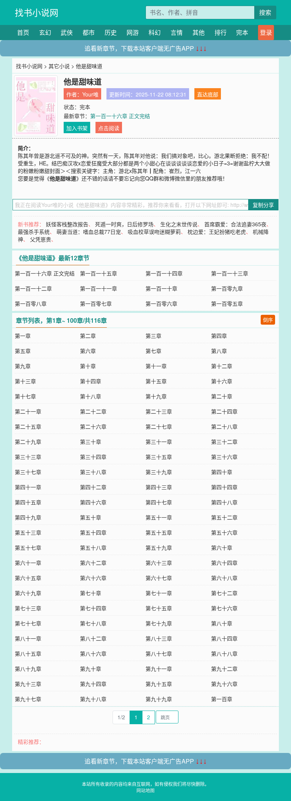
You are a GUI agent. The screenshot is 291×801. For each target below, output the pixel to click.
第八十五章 (28, 653)
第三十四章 (93, 456)
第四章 (219, 335)
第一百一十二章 (33, 288)
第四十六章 (93, 502)
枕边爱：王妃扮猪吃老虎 (217, 231)
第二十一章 (28, 411)
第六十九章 (28, 593)
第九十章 (90, 668)
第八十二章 (93, 638)
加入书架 (77, 128)
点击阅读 (108, 128)
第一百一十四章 (164, 273)
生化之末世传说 (178, 224)
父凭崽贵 (40, 239)
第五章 (23, 351)
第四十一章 (28, 487)
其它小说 (59, 66)
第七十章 (90, 593)
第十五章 (156, 381)
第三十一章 (159, 441)
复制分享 (263, 204)
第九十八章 (93, 699)
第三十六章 (224, 456)
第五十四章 (93, 532)
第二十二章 (93, 411)
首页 (23, 32)
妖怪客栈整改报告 (67, 224)
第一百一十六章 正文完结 (120, 116)
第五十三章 (28, 532)
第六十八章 (224, 578)
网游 (133, 32)
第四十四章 (224, 487)
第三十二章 (224, 441)
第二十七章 (159, 426)
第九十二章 (224, 668)
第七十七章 (28, 623)
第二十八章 (224, 426)
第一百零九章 (227, 288)
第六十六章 (93, 578)
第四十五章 (28, 502)
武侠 (67, 32)
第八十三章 (159, 638)
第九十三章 (28, 683)
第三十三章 (28, 456)
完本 (242, 32)
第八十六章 (93, 653)
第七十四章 (93, 608)
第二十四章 (224, 411)
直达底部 (207, 94)
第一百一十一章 (98, 288)
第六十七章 (159, 578)
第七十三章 (28, 608)
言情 (177, 32)
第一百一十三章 (229, 273)
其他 (198, 32)
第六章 (88, 351)
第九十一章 (159, 668)
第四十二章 (93, 487)
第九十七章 (28, 699)
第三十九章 (159, 472)
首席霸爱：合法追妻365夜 (235, 224)
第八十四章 (224, 638)
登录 (266, 32)
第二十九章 (28, 441)
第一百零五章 (227, 303)
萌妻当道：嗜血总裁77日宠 (88, 231)
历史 (111, 32)
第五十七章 (28, 547)
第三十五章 (159, 456)
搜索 (265, 12)
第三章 (153, 335)
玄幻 (45, 32)
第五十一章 (159, 517)
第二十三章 (159, 411)
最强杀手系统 (34, 231)
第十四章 (90, 381)
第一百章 (221, 699)
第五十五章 (159, 532)
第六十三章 (159, 562)
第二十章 (221, 396)
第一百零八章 (31, 303)
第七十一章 (159, 593)
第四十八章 (224, 502)
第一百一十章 (161, 288)
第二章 (88, 335)
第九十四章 (93, 683)
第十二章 (221, 366)
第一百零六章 (161, 303)
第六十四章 (224, 562)
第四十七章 (159, 502)
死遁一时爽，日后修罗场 (124, 224)
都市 (89, 32)
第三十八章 (93, 472)
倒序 (268, 319)
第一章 (23, 335)
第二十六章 (93, 426)
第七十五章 (159, 608)
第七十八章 (93, 623)
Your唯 (90, 94)
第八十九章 (28, 668)
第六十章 (221, 547)
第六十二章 (93, 562)
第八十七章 (159, 653)
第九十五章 (159, 683)
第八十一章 (28, 638)
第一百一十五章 (98, 273)
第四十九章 (28, 517)
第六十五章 (28, 578)
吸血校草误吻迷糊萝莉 (154, 231)
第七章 (153, 351)
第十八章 (90, 396)
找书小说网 (36, 12)
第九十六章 (224, 683)
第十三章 (25, 381)
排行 (220, 32)
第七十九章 (159, 623)
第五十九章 (159, 547)
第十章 (88, 366)
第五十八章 (93, 547)
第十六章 (221, 381)
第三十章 (90, 441)
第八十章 (221, 623)
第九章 (23, 366)
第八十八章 (224, 653)
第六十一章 (28, 562)
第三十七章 (28, 472)
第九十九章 (159, 699)
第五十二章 (224, 517)
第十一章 (156, 366)
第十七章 (25, 396)
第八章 (219, 351)
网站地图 (145, 790)
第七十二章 (224, 593)
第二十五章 (28, 426)
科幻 (155, 32)
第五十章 (90, 517)
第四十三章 (159, 487)
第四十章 (221, 472)
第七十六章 (224, 608)
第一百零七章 (96, 303)
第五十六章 (224, 532)
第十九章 (156, 396)
